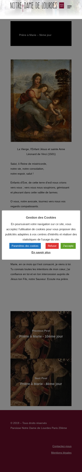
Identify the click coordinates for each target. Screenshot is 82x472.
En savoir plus (41, 252)
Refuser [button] (52, 245)
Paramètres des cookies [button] (25, 245)
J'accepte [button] (68, 245)
